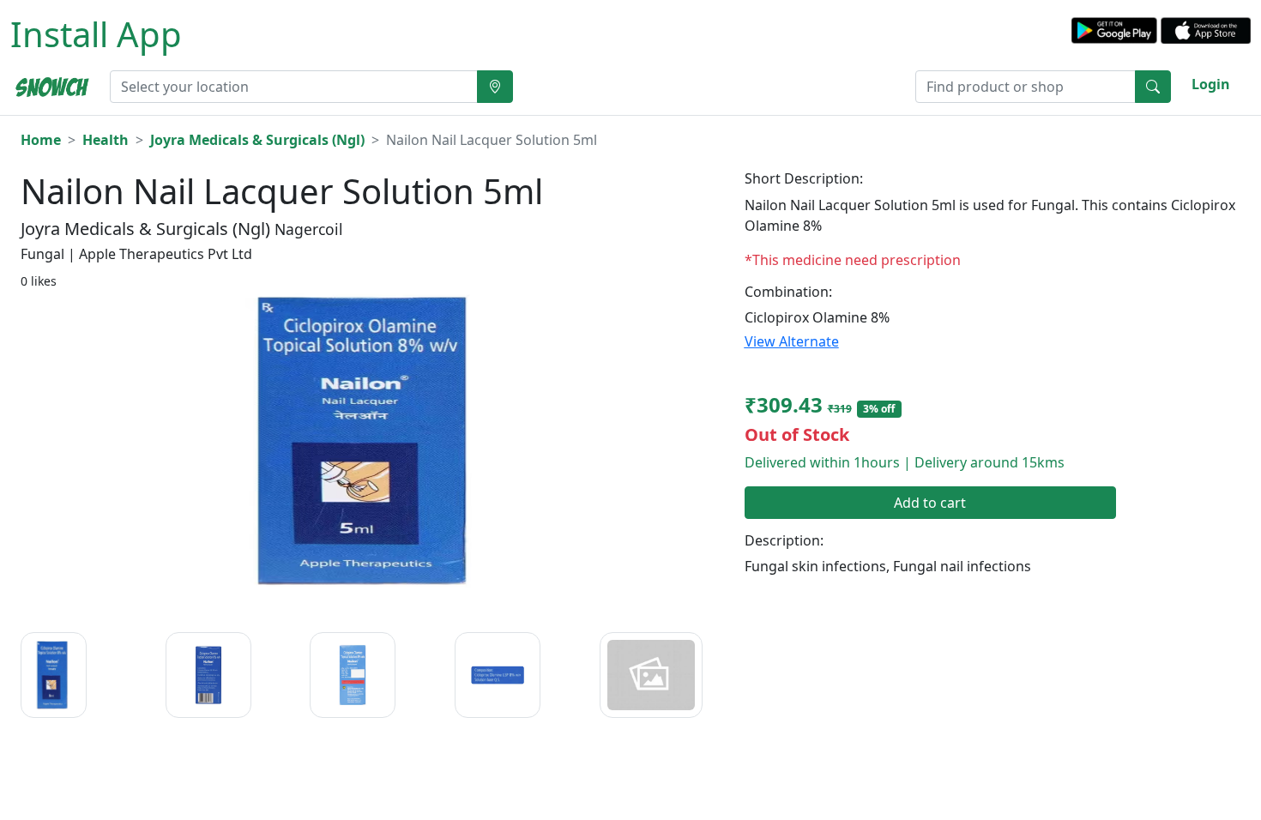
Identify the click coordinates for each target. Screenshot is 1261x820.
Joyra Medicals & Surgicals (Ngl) (257, 139)
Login (1211, 84)
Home (41, 139)
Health (105, 139)
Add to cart (930, 502)
